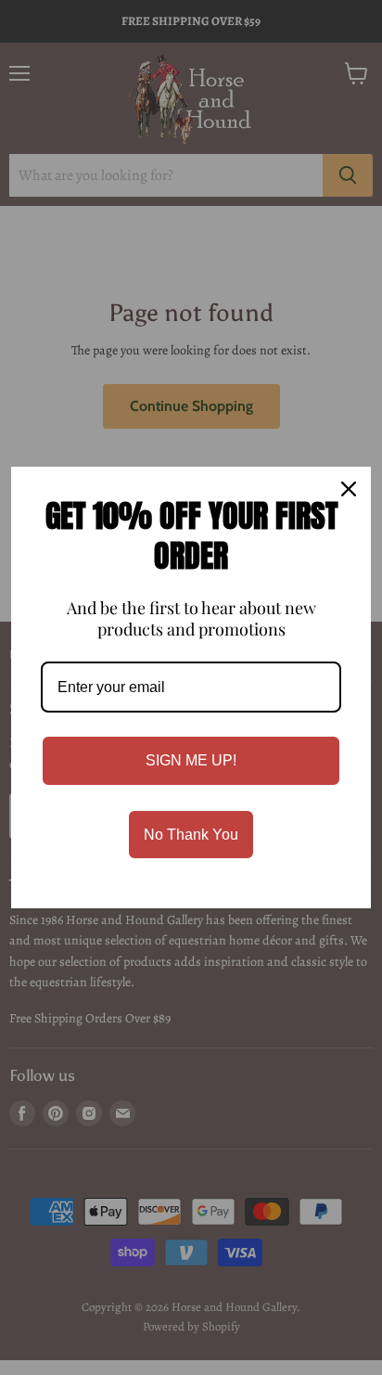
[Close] (348, 489)
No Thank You (191, 834)
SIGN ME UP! (191, 760)
